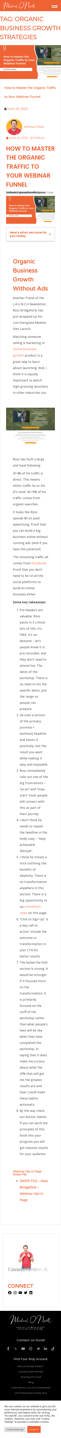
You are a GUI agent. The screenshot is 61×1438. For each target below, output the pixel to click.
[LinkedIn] (31, 1294)
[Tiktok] (52, 1348)
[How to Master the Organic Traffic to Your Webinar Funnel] (30, 62)
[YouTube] (20, 1294)
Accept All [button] (34, 1429)
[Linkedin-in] (45, 1348)
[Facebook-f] (8, 1348)
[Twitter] (26, 1294)
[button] (50, 234)
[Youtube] (23, 1348)
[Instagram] (15, 1294)
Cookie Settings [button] (15, 1429)
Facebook (38, 563)
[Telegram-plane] (38, 1348)
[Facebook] (10, 1294)
